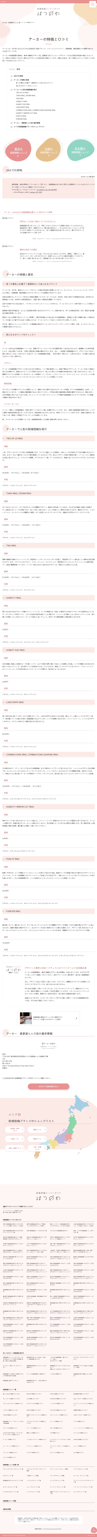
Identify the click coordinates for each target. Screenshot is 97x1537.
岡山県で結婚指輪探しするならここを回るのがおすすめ (60, 1338)
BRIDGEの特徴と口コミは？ (34, 1394)
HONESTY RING (21, 101)
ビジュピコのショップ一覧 (57, 1480)
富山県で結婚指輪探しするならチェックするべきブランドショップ (60, 1277)
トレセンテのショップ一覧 (34, 1480)
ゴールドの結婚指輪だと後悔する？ (36, 1374)
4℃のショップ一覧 (8, 1475)
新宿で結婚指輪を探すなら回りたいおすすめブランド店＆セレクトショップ (37, 1312)
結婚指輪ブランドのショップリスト (31, 1117)
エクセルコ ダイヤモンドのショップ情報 (36, 1470)
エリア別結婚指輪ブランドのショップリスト (29, 126)
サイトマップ (91, 1535)
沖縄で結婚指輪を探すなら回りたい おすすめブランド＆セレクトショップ (37, 1271)
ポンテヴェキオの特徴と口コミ (35, 1403)
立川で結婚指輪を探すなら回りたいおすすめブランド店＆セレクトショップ (60, 1312)
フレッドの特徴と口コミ (56, 1421)
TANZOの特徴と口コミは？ (10, 1415)
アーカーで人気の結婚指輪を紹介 (25, 89)
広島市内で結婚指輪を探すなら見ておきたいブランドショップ (13, 1303)
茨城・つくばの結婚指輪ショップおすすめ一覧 (83, 1231)
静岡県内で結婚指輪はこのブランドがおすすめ (60, 1284)
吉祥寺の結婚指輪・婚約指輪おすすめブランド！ (37, 1297)
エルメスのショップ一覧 (79, 1492)
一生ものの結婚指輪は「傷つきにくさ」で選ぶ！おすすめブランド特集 (59, 1359)
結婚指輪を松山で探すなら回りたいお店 (83, 1303)
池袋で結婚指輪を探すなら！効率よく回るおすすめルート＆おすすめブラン (13, 1251)
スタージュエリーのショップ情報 (59, 1469)
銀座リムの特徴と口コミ (33, 1433)
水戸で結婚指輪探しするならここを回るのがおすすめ (60, 1325)
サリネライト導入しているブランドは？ (12, 1366)
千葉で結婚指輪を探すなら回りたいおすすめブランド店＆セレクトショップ (60, 1257)
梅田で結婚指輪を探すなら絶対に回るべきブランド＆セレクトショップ (13, 1318)
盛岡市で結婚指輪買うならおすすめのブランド (83, 1257)
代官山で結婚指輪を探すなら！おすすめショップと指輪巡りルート (60, 1238)
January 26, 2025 (36, 192)
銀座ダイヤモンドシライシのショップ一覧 (60, 1492)
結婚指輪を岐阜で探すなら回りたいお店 (13, 1290)
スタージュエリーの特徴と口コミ (59, 1415)
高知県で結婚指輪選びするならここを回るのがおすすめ (37, 1257)
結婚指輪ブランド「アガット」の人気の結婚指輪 (13, 1422)
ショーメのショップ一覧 (33, 1487)
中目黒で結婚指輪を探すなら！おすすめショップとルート (13, 1244)
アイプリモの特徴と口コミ (10, 1428)
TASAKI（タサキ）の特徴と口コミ (82, 1415)
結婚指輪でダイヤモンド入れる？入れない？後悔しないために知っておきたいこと (60, 1367)
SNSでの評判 (18, 76)
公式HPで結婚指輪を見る (49, 1086)
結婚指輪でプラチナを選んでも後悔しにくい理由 (83, 1366)
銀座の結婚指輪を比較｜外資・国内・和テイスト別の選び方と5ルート (83, 1251)
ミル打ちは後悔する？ (56, 1374)
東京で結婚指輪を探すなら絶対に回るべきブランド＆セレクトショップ (83, 1312)
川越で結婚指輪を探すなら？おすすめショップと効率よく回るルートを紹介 (83, 1225)
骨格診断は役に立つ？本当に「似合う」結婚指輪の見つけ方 (36, 1358)
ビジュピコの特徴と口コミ (80, 1433)
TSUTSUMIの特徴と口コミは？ (58, 1410)
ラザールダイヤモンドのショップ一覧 (13, 1469)
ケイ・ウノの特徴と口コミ (34, 1428)
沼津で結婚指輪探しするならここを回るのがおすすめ (83, 1264)
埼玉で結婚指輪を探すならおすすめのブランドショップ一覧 (13, 1231)
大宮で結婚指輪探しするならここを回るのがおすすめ (13, 1345)
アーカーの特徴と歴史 (21, 80)
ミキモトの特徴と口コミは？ (10, 1410)
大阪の (48, 150)
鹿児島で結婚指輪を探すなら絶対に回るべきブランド (13, 1297)
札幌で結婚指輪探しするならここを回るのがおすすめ (13, 1325)
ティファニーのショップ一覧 (57, 1487)
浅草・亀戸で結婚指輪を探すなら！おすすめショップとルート (60, 1244)
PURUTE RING (21, 116)
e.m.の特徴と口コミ (78, 1452)
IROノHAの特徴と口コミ (56, 1428)
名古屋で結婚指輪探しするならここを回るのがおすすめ (37, 1338)
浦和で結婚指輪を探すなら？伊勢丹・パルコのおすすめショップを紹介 (37, 1225)
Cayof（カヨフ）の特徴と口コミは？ (83, 1399)
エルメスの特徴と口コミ (9, 1457)
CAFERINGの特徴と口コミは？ (58, 1399)
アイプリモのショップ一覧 (80, 1469)
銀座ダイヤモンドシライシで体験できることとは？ (18, 1206)
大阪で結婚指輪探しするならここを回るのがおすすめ (83, 1338)
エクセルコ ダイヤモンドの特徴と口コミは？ (36, 1422)
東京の (18, 150)
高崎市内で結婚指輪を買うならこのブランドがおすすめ (37, 1331)
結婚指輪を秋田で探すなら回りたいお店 (13, 1312)
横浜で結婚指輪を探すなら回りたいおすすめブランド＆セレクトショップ (37, 1345)
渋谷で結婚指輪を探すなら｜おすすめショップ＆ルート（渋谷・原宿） (37, 1251)
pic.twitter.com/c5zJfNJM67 (47, 190)
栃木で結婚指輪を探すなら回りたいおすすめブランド (13, 1284)
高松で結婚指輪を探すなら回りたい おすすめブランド (36, 1284)
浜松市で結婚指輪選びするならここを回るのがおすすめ (83, 1297)
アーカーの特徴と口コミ (9, 1439)
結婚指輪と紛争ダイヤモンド (10, 1380)
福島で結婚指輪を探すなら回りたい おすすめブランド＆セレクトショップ (60, 1271)
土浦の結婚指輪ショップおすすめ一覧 (37, 1230)
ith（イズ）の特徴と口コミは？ (11, 1399)
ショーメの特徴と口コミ (79, 1446)
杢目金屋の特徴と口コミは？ (81, 1394)
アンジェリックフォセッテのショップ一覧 (83, 1481)
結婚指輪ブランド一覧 (9, 1389)
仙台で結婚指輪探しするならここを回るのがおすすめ (13, 1338)
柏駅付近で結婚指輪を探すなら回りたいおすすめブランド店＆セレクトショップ (37, 1304)
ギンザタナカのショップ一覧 (10, 1492)
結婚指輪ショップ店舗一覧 (11, 1465)
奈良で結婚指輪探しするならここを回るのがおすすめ (13, 1277)
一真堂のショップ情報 (32, 1475)
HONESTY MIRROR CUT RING (26, 113)
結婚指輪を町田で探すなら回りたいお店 (37, 1325)
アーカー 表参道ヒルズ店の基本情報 (27, 123)
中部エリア (15, 1139)
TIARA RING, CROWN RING (25, 95)
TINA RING (20, 98)
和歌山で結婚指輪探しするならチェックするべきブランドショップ (37, 1277)
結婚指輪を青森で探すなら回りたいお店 (60, 1290)
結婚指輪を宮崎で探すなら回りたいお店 (83, 1284)
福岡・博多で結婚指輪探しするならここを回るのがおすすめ (37, 1318)
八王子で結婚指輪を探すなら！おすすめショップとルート (37, 1244)
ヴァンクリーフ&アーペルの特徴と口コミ (60, 1447)
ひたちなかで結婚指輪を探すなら (59, 1230)
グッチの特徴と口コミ (79, 1421)
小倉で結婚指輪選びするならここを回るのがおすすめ (83, 1325)
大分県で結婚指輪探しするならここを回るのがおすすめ (13, 1271)
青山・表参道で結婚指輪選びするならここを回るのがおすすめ (60, 1297)
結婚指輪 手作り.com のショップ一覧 (13, 1480)
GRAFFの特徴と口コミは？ (34, 1410)
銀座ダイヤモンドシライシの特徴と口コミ (37, 1416)
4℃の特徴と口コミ (55, 1433)
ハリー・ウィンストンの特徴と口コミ (83, 1428)
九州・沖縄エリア (37, 1148)
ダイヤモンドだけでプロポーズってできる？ (83, 1358)
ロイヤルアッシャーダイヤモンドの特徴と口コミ (60, 1440)
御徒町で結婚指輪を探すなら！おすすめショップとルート (83, 1244)
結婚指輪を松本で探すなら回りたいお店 (60, 1303)
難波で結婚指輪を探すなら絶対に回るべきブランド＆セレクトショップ (60, 1331)
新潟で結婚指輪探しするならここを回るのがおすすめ (83, 1271)
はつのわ (3, 1)
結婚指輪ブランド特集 (9, 1501)
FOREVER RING (21, 119)
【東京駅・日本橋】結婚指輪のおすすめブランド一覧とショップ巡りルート (60, 1251)
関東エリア (37, 1130)
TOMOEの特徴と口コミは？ (57, 1394)
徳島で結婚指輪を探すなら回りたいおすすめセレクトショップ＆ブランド (83, 1277)
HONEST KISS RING (23, 104)
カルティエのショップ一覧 (10, 1487)
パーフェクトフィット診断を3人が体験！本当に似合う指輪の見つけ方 (12, 1211)
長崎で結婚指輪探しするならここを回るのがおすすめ (60, 1264)
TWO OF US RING (22, 93)
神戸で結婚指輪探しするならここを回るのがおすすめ (83, 1331)
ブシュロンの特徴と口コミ (10, 1452)
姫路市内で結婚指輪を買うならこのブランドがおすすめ (13, 1331)
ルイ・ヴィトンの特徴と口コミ (11, 1446)
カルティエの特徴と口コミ (57, 1452)
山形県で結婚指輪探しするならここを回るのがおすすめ (83, 1318)
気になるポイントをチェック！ (26, 86)
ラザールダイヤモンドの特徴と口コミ (13, 1403)
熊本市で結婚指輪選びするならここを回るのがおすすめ (60, 1318)
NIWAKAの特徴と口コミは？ (80, 1439)
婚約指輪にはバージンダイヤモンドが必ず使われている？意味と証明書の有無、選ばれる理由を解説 (13, 1359)
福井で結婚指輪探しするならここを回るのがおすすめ (37, 1290)
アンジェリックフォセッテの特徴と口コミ (83, 1404)
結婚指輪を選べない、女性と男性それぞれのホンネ (37, 1381)
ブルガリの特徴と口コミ (33, 1452)
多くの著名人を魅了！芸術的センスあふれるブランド (34, 83)
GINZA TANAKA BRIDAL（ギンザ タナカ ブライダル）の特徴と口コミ (13, 1433)
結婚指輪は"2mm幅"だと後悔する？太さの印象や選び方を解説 (13, 1375)
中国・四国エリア (15, 1148)
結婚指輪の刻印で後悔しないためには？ (82, 1375)
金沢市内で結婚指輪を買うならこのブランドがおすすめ (13, 1257)
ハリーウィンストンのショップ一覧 (82, 1487)
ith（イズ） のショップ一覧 (80, 1475)
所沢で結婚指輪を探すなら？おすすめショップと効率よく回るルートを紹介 (13, 1225)
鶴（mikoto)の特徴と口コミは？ (11, 1394)
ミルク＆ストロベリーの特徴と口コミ (37, 1439)
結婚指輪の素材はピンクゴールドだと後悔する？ (37, 1366)
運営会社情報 (7, 1509)
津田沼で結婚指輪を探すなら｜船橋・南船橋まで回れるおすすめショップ (13, 1238)
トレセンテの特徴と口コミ (57, 1403)
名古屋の (80, 149)
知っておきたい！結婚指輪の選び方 (13, 1353)
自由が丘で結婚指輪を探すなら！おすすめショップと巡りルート (37, 1238)
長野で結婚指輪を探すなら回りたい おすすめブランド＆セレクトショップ (37, 1264)
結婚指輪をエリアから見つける (12, 1220)
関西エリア (37, 1139)
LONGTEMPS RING (22, 107)
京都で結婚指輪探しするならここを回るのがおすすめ (83, 1290)
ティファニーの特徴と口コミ (34, 1446)
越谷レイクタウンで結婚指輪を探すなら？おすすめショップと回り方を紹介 (60, 1225)
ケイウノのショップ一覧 (33, 1492)
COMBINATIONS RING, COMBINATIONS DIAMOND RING (35, 110)
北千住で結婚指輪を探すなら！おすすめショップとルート (83, 1238)
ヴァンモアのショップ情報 (57, 1475)
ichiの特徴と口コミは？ (33, 1399)
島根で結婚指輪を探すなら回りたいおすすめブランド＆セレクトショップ (13, 1264)
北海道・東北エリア (14, 1129)
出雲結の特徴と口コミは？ (80, 1410)
